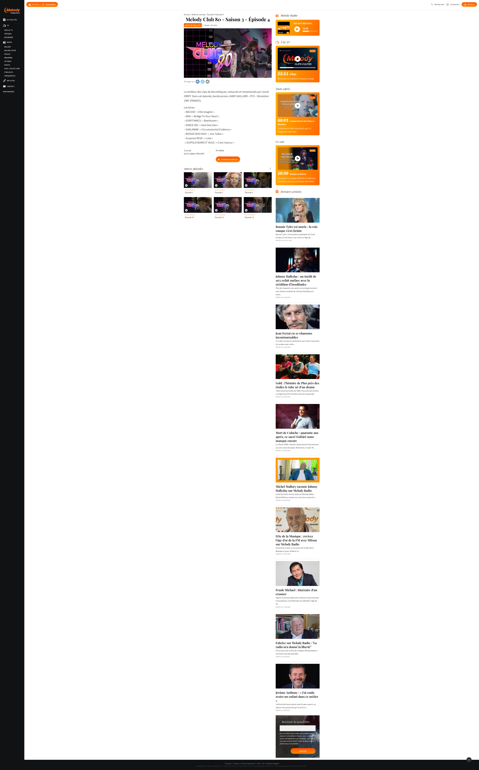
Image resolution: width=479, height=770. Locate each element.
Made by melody (198, 14)
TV (8, 25)
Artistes (11, 81)
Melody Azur (10, 50)
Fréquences (9, 76)
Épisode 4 (211, 14)
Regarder (8, 37)
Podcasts (8, 72)
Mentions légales (272, 763)
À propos (228, 763)
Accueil (187, 14)
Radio (9, 42)
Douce (7, 65)
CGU (258, 763)
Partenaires (8, 92)
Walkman (8, 58)
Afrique (8, 34)
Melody (7, 47)
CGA (263, 763)
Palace (7, 54)
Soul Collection (12, 69)
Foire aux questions (248, 763)
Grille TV (8, 30)
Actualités (12, 20)
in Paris (7, 61)
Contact (11, 86)
